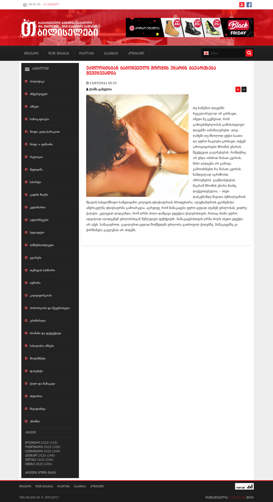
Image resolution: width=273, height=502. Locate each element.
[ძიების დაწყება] (249, 53)
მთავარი (25, 486)
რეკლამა (63, 486)
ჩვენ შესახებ (44, 486)
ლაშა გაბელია (100, 89)
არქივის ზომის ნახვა (40, 472)
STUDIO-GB (237, 497)
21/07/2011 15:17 (103, 83)
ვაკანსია (80, 486)
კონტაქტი (97, 486)
